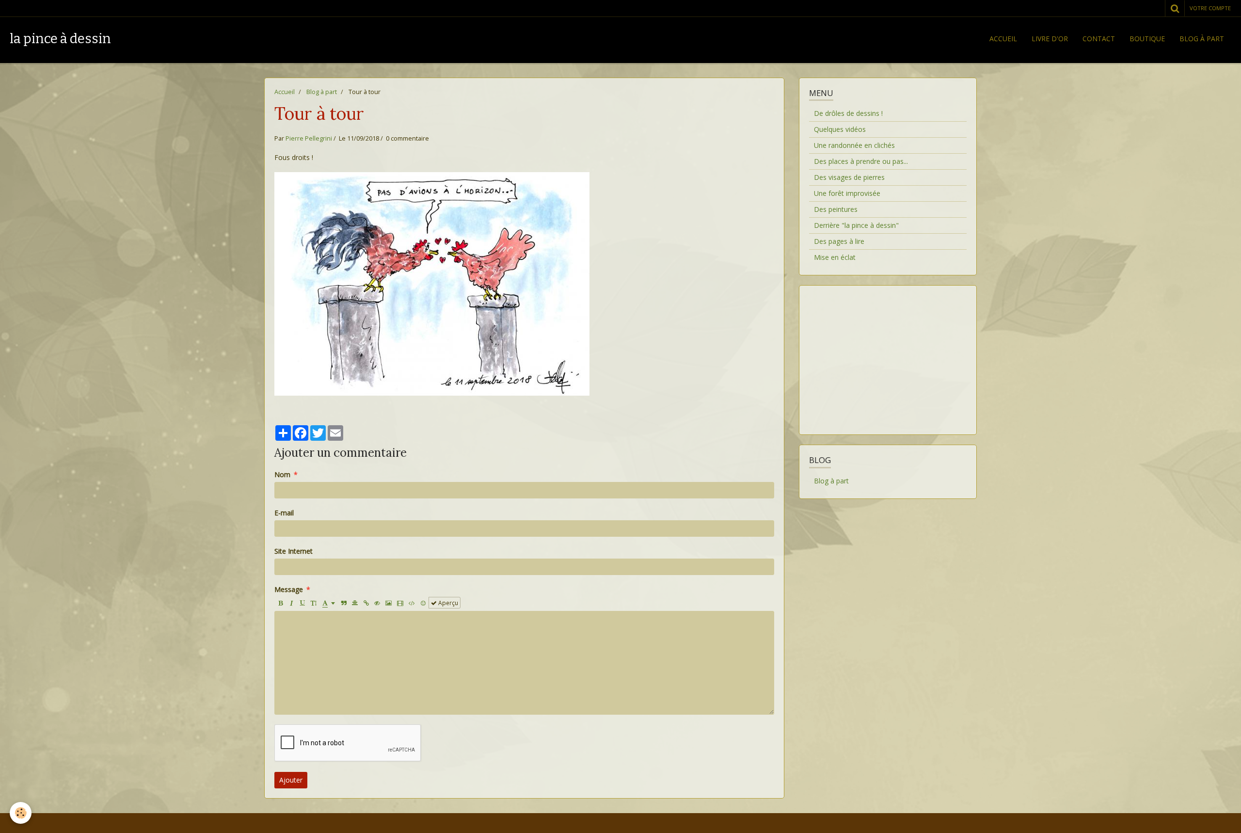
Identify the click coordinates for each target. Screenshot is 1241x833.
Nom (282, 474)
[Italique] (291, 603)
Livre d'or (1050, 38)
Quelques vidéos (840, 129)
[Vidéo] (400, 603)
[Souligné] (302, 603)
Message (288, 589)
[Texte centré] (355, 603)
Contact (1098, 38)
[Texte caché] (377, 603)
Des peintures (836, 209)
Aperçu (447, 603)
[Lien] (366, 603)
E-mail (284, 512)
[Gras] (280, 603)
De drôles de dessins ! (848, 113)
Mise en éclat (835, 257)
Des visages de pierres (849, 177)
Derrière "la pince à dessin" (856, 225)
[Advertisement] (888, 354)
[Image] (388, 603)
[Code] (412, 603)
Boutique (1147, 38)
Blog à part (1201, 38)
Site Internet (293, 551)
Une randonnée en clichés (854, 145)
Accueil (1003, 38)
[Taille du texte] (313, 603)
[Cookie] (21, 813)
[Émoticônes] (423, 603)
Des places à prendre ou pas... (861, 161)
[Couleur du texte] (328, 603)
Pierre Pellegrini (309, 138)
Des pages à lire (839, 241)
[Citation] (344, 603)
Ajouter (290, 780)
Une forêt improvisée (847, 193)
